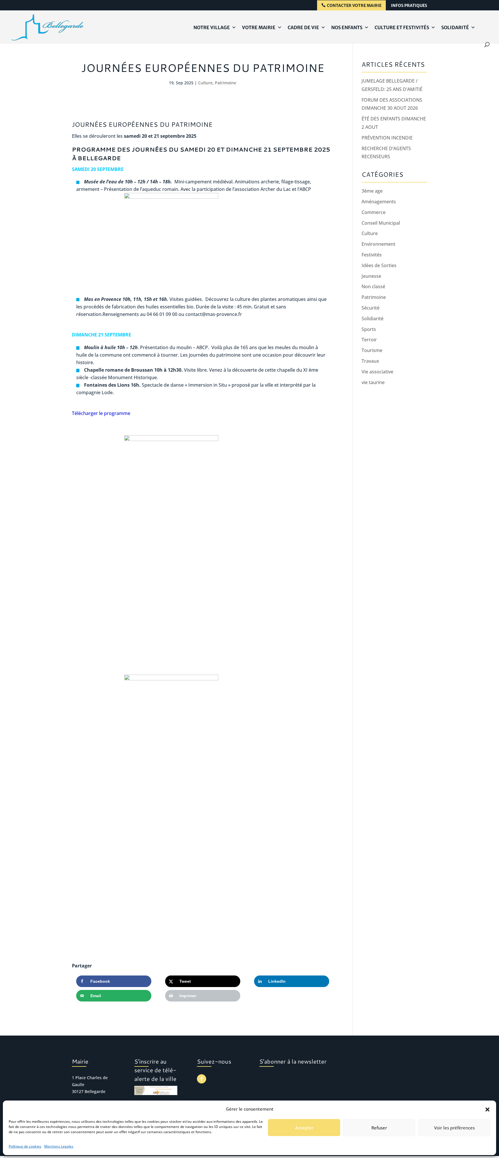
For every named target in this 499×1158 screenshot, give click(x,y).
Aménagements (379, 201)
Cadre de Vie (303, 27)
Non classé (373, 286)
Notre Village (211, 27)
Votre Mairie (258, 27)
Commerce (374, 212)
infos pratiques (409, 5)
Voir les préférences (454, 1128)
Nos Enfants (346, 27)
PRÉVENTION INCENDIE (387, 138)
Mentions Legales (58, 1146)
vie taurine (373, 382)
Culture (205, 82)
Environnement (378, 244)
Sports (369, 329)
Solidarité (455, 27)
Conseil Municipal (381, 223)
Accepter (304, 1128)
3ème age (372, 191)
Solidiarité (372, 318)
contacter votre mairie (354, 5)
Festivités (372, 255)
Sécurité (370, 308)
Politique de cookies (25, 1146)
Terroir (369, 339)
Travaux (370, 361)
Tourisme (372, 350)
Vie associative (377, 371)
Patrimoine (225, 82)
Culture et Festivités (402, 27)
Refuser (379, 1128)
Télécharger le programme (101, 413)
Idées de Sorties (379, 265)
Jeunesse (371, 276)
